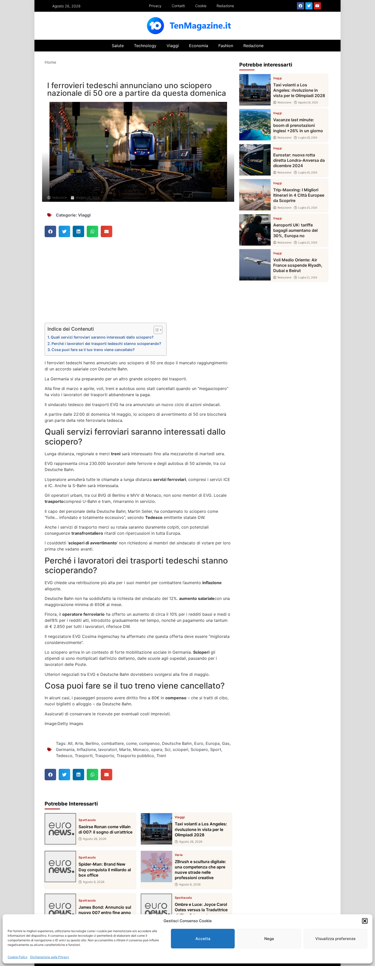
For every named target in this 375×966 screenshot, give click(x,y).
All (70, 743)
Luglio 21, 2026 (307, 277)
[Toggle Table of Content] (155, 330)
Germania (65, 749)
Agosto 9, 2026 (93, 881)
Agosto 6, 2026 (190, 884)
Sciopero (199, 749)
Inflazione (86, 749)
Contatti (178, 6)
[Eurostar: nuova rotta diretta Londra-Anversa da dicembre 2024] (255, 160)
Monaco (141, 749)
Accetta (202, 938)
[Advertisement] (138, 285)
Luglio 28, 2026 (307, 137)
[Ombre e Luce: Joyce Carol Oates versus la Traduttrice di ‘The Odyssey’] (156, 909)
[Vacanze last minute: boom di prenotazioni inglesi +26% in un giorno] (255, 124)
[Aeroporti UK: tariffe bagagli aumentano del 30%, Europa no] (255, 230)
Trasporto (104, 755)
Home (50, 62)
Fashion (225, 45)
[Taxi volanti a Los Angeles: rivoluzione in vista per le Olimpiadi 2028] (156, 828)
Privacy (155, 6)
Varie (179, 854)
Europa (213, 743)
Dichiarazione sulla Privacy (49, 957)
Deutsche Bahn (177, 743)
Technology (145, 45)
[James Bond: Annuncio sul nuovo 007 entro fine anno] (60, 909)
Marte (125, 749)
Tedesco (64, 755)
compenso (149, 743)
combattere (112, 743)
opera (156, 749)
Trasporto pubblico (135, 755)
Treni (161, 755)
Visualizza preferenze (335, 938)
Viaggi (173, 45)
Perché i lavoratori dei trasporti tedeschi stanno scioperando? (106, 343)
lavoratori (107, 749)
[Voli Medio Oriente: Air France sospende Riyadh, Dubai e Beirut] (255, 264)
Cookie (200, 6)
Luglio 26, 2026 (307, 172)
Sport (215, 749)
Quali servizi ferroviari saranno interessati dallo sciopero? (102, 337)
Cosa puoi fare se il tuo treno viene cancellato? (93, 349)
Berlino (92, 743)
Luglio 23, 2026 (307, 242)
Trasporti (84, 755)
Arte (79, 743)
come (131, 743)
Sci (167, 749)
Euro (198, 743)
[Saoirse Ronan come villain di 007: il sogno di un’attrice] (60, 828)
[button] (364, 920)
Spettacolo (87, 820)
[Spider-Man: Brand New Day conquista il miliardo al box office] (60, 866)
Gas (226, 743)
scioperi (180, 749)
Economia (198, 45)
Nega (269, 938)
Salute (118, 45)
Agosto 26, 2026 (94, 838)
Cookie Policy (18, 957)
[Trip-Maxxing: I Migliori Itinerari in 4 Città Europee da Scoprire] (255, 194)
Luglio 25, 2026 (307, 207)
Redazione (225, 6)
